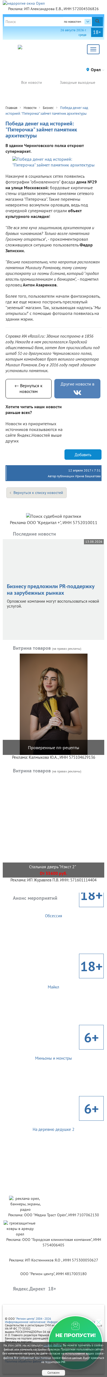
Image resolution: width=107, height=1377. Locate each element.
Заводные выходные (77, 82)
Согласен (53, 1373)
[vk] (77, 392)
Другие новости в (77, 384)
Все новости (31, 82)
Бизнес (48, 107)
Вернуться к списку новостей (38, 492)
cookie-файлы (53, 1345)
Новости (30, 107)
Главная (11, 107)
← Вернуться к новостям (29, 388)
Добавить (83, 454)
